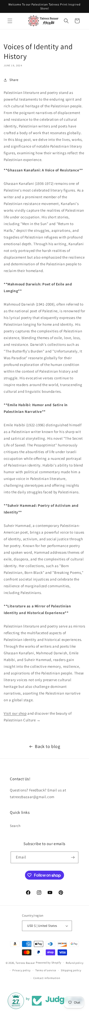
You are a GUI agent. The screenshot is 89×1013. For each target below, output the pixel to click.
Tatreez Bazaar (25, 962)
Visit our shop (15, 713)
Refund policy (74, 963)
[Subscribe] (72, 857)
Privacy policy (21, 970)
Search (15, 825)
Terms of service (45, 970)
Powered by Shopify (48, 962)
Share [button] (14, 80)
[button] (9, 20)
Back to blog (47, 746)
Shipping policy (71, 970)
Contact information (46, 978)
